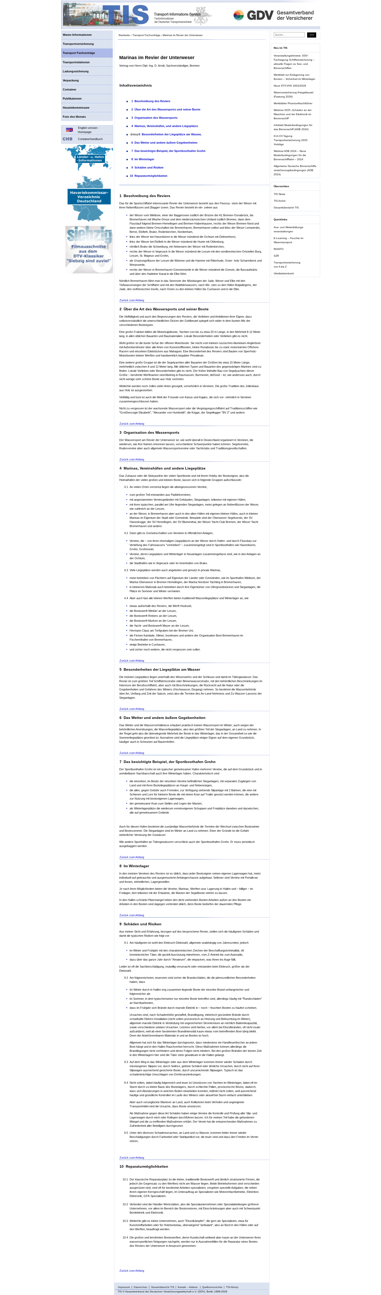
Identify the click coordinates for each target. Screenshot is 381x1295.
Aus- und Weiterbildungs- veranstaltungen (289, 229)
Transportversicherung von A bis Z (287, 264)
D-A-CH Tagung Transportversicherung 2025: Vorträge (291, 140)
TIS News (279, 194)
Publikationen (72, 98)
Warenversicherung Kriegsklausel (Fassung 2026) (293, 94)
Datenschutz (140, 1287)
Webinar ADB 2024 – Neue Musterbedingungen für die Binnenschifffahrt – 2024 (290, 155)
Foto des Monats (74, 116)
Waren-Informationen (77, 34)
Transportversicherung (78, 43)
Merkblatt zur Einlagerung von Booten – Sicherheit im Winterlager (294, 76)
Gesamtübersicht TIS (286, 207)
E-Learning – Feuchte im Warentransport (288, 240)
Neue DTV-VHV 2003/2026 (290, 85)
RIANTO (279, 249)
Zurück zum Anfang (131, 300)
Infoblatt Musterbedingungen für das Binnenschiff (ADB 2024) (293, 127)
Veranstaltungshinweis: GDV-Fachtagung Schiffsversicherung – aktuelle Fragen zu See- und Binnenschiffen (294, 61)
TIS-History (232, 1287)
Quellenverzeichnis (212, 1287)
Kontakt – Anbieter (188, 1287)
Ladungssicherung (76, 71)
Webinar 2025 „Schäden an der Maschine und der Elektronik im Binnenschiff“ (293, 114)
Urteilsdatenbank (284, 273)
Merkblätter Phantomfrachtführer (293, 103)
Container (69, 89)
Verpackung (71, 80)
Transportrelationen (76, 62)
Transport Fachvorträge (79, 52)
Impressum (124, 1287)
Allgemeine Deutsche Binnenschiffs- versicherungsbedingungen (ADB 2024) (295, 170)
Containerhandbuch (90, 139)
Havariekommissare (76, 107)
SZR (276, 255)
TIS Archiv (280, 200)
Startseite (124, 35)
